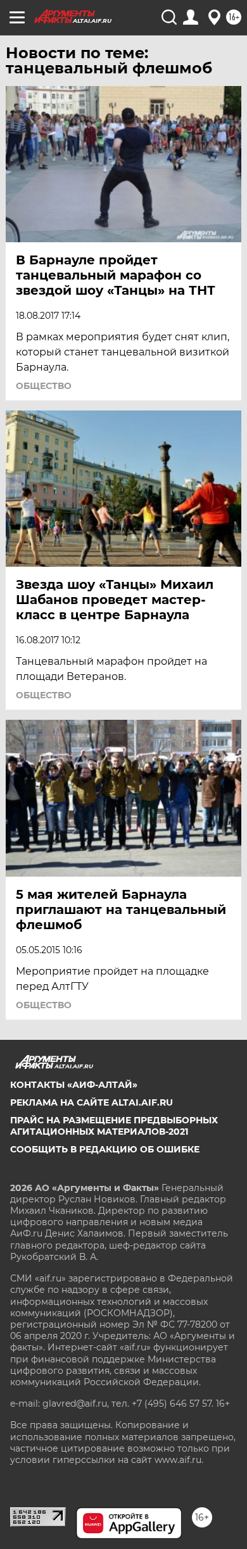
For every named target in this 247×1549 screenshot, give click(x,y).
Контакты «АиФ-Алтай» (73, 1084)
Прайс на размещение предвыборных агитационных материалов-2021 (114, 1125)
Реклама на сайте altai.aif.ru (91, 1102)
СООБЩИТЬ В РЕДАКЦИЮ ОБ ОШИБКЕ (105, 1149)
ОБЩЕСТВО (44, 385)
